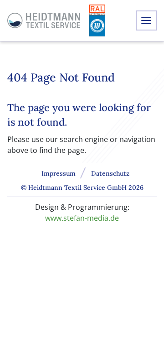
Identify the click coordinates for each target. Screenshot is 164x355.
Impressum (58, 173)
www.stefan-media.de (82, 218)
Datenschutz (110, 173)
